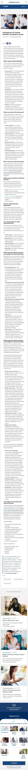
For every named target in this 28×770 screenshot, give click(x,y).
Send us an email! (14, 709)
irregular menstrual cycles (17, 189)
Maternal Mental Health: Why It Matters (13, 655)
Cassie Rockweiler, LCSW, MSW (10, 662)
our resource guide (11, 573)
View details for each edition (14, 767)
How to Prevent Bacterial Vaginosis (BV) (11, 691)
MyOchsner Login (19, 718)
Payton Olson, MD (7, 697)
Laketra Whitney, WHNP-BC (9, 626)
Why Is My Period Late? (11, 620)
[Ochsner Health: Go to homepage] (14, 2)
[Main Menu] (1, 2)
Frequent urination (10, 196)
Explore (23, 6)
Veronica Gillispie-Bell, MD (16, 36)
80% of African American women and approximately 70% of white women (13, 172)
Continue (14, 763)
